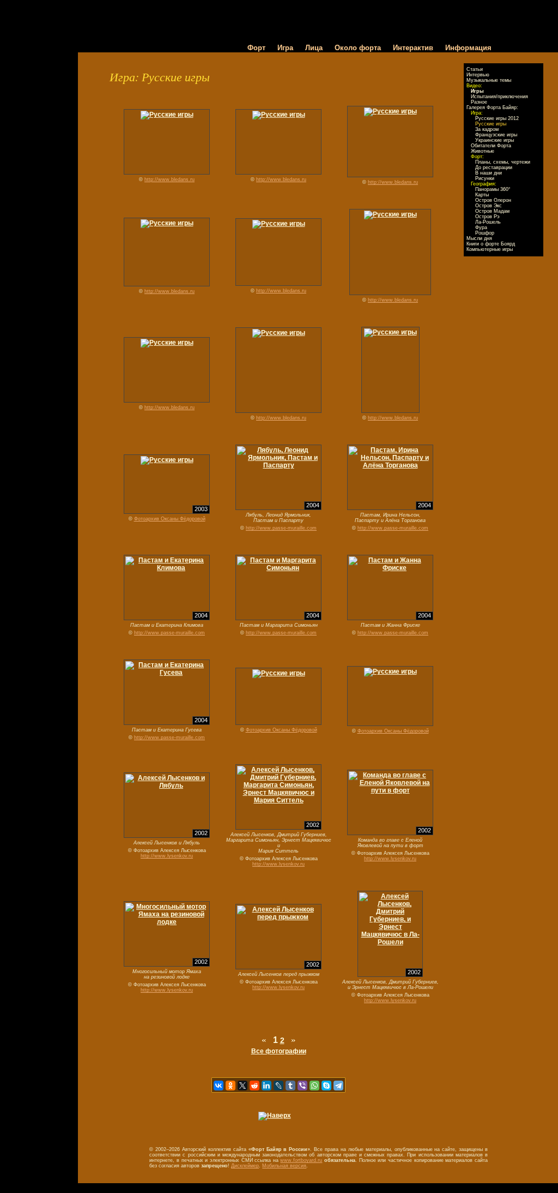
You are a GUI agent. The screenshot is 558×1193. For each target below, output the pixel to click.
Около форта (358, 48)
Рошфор (484, 233)
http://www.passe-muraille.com (281, 528)
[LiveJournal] (278, 1085)
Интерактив (413, 48)
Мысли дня (479, 238)
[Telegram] (338, 1085)
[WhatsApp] (314, 1085)
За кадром (487, 129)
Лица (314, 48)
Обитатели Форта (491, 145)
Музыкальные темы (488, 80)
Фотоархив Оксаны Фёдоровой (169, 518)
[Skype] (326, 1085)
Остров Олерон (493, 200)
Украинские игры (494, 140)
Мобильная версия (284, 1165)
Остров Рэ (487, 216)
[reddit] (254, 1085)
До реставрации (493, 167)
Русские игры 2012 (497, 118)
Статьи (474, 69)
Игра (285, 48)
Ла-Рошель (488, 222)
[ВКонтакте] (218, 1085)
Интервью (477, 74)
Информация (468, 48)
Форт (256, 48)
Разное (479, 102)
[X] (242, 1085)
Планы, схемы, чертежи (502, 162)
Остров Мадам (492, 211)
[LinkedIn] (266, 1085)
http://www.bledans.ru (169, 179)
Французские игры (496, 134)
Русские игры (490, 124)
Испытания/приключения (499, 96)
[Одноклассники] (230, 1085)
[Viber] (302, 1085)
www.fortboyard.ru (301, 1160)
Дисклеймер (245, 1165)
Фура (481, 227)
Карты (482, 194)
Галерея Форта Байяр (491, 107)
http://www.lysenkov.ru (167, 856)
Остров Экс (488, 205)
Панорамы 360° (493, 189)
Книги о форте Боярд (490, 244)
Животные (482, 151)
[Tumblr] (290, 1085)
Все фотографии (278, 1051)
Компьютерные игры (489, 249)
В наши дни (488, 173)
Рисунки (484, 178)
